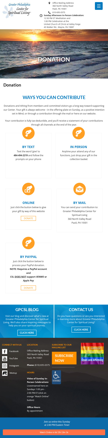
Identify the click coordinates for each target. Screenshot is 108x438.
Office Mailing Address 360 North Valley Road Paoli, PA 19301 (63, 6)
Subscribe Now (64, 358)
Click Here (27, 332)
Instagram (14, 365)
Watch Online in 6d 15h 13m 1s (54, 432)
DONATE (28, 218)
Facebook (14, 351)
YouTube (13, 358)
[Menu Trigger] (99, 6)
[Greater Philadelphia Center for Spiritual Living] (16, 18)
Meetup (13, 372)
